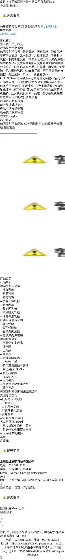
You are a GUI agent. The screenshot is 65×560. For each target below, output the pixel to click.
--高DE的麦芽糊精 (36, 89)
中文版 (4, 5)
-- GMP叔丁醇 (31, 70)
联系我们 (11, 112)
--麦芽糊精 (18, 89)
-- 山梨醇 (51, 66)
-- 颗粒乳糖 (55, 51)
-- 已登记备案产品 (23, 66)
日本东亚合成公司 (37, 59)
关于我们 (11, 44)
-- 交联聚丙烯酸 (24, 63)
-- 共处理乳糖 (39, 55)
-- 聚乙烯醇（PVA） (18, 74)
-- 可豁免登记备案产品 (42, 78)
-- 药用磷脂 (21, 78)
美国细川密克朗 (37, 123)
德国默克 (21, 123)
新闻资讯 (11, 101)
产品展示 (11, 47)
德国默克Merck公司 (12, 508)
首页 (6, 40)
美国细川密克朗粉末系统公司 (24, 82)
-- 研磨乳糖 (41, 51)
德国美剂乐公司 (10, 51)
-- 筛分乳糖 (27, 51)
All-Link (21, 535)
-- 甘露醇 (40, 66)
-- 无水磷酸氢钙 (13, 70)
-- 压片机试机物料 (20, 97)
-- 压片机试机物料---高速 (24, 93)
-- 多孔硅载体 (39, 74)
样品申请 (11, 108)
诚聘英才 (11, 104)
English (13, 5)
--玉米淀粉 (27, 85)
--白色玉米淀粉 (43, 85)
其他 (34, 97)
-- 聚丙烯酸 (56, 59)
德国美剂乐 (7, 123)
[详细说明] (6, 512)
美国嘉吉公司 (52, 82)
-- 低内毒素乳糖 (16, 59)
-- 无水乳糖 (24, 55)
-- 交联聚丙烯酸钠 (45, 63)
